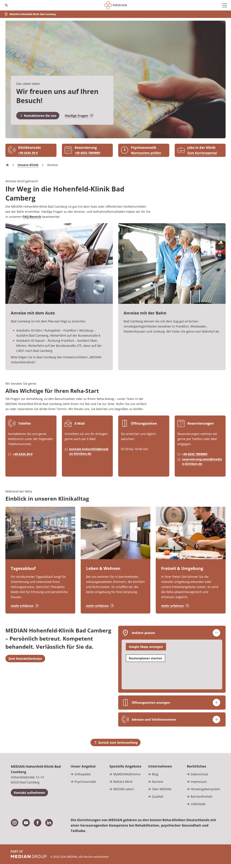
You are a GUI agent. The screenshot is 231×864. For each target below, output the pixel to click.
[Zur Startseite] (115, 5)
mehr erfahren (22, 606)
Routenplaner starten (145, 658)
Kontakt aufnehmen (29, 793)
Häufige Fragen (76, 116)
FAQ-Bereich (31, 217)
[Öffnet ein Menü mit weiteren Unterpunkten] (224, 5)
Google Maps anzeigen (146, 647)
